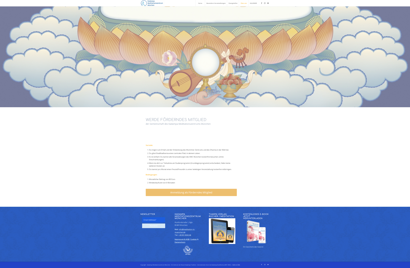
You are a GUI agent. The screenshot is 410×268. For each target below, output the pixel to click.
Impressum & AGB (182, 239)
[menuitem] (200, 3)
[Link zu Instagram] (264, 3)
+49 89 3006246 (185, 235)
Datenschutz (180, 242)
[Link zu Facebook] (261, 3)
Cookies (193, 239)
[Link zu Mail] (268, 3)
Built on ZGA (236, 265)
